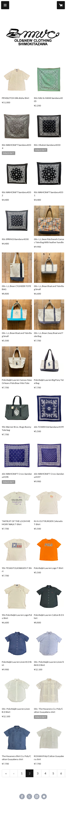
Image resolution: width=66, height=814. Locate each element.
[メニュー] (5, 5)
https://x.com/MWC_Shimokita (29, 796)
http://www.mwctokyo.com (44, 796)
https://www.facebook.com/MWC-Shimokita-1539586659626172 (22, 796)
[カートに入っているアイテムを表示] (61, 5)
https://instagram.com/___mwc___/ (36, 796)
